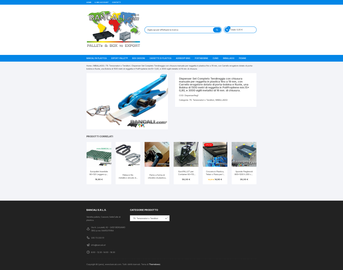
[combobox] (149, 218)
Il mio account (102, 2)
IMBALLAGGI (228, 58)
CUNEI (215, 58)
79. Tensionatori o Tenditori (118, 66)
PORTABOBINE (201, 58)
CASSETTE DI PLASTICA (160, 58)
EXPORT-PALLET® (119, 58)
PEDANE (242, 58)
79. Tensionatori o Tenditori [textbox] (149, 218)
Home (88, 2)
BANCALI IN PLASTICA (96, 58)
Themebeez (154, 264)
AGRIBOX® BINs (183, 58)
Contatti (116, 2)
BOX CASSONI (138, 58)
